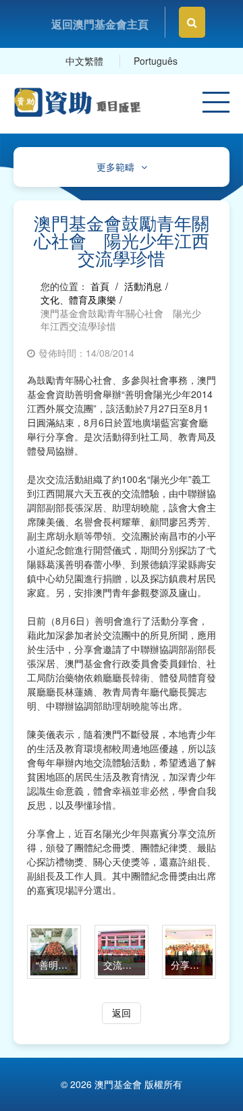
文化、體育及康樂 (78, 299)
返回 (121, 1012)
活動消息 (143, 286)
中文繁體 (84, 60)
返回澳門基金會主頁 (99, 24)
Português (156, 60)
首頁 (99, 286)
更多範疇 (115, 167)
